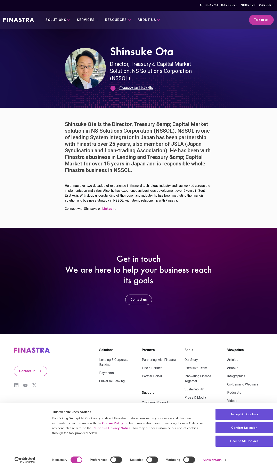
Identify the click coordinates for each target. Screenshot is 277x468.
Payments (106, 373)
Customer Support (155, 402)
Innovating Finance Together (198, 378)
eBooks (232, 368)
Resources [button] (116, 20)
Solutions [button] (56, 20)
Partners (229, 5)
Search (211, 5)
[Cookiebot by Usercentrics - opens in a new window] (25, 460)
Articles (232, 360)
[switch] (116, 460)
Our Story (191, 360)
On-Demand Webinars (243, 384)
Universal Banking (112, 381)
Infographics (236, 376)
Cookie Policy (112, 423)
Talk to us (261, 20)
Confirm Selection (244, 427)
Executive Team (196, 368)
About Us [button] (147, 20)
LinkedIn (16, 385)
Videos (232, 401)
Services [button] (86, 20)
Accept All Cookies (244, 414)
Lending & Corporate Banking (114, 362)
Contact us (138, 300)
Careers (266, 5)
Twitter (34, 385)
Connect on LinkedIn (136, 88)
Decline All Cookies (244, 441)
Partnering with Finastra (159, 360)
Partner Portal (152, 376)
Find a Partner (152, 368)
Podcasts (234, 393)
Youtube (25, 385)
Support (248, 5)
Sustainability (194, 389)
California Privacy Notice (111, 428)
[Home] (18, 20)
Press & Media (195, 397)
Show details (212, 460)
